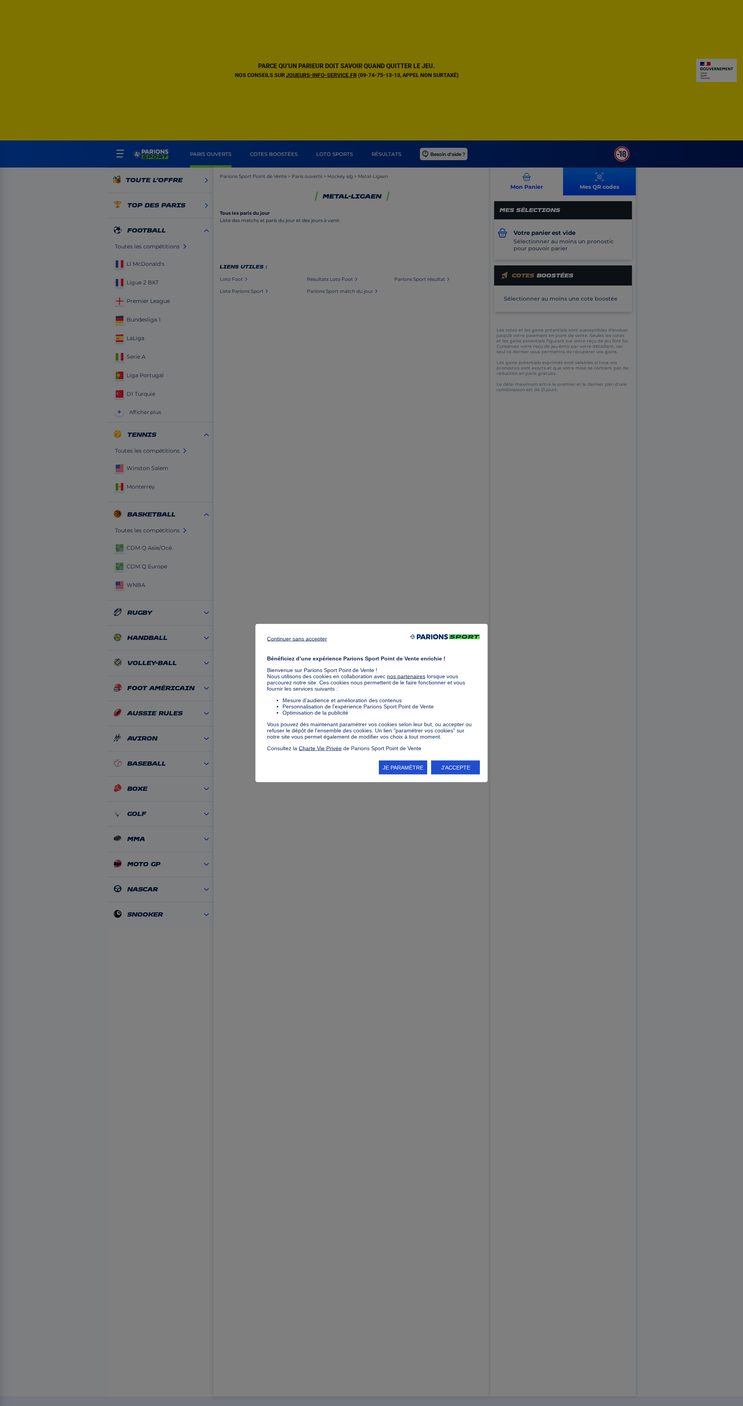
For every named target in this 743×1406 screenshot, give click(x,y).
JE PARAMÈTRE (403, 768)
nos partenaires (406, 676)
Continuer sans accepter (297, 639)
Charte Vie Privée (320, 748)
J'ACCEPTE (455, 768)
